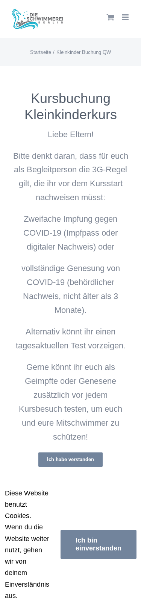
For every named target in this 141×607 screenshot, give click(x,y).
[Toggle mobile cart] (110, 17)
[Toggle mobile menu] (126, 17)
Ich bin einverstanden (98, 544)
